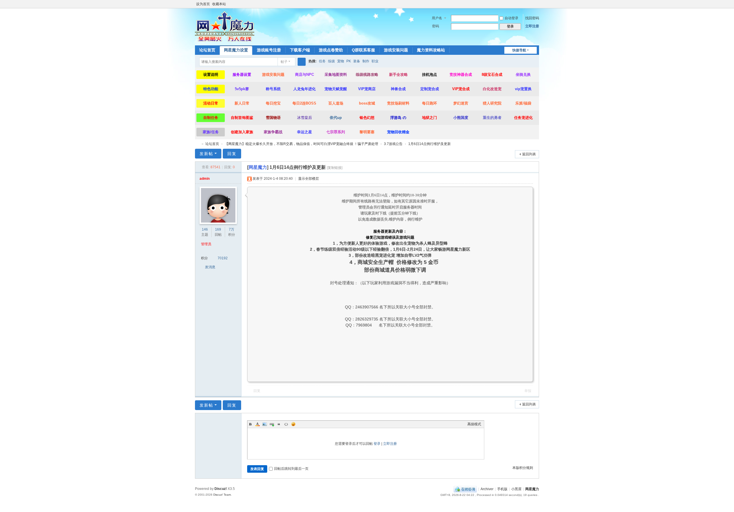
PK (348, 61)
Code (286, 424)
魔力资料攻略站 (431, 50)
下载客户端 (300, 50)
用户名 (437, 18)
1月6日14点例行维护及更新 (429, 144)
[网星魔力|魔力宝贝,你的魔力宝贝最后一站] (224, 26)
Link (272, 424)
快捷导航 (519, 50)
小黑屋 (516, 489)
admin (205, 179)
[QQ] (465, 489)
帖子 (284, 62)
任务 (322, 61)
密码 (435, 26)
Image (265, 424)
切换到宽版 (536, 6)
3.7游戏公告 (393, 144)
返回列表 (529, 154)
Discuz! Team (222, 494)
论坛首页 (207, 50)
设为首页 (203, 4)
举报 (527, 391)
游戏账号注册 (269, 50)
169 (218, 229)
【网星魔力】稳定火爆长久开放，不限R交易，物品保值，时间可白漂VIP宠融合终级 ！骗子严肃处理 (301, 144)
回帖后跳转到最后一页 (291, 469)
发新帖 (206, 153)
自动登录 (511, 18)
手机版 (502, 489)
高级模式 (474, 424)
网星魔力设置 (236, 50)
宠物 (340, 61)
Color (257, 424)
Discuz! (220, 489)
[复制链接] (334, 168)
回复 (232, 153)
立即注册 (532, 26)
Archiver (487, 489)
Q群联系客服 (363, 50)
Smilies (293, 424)
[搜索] (302, 62)
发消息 (210, 267)
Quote (279, 424)
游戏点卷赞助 (331, 50)
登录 (377, 444)
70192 (223, 258)
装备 (356, 61)
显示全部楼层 (308, 179)
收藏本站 (219, 4)
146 (205, 229)
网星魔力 (532, 489)
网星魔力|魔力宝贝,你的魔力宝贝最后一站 (197, 144)
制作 (365, 61)
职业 (375, 61)
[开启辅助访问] (531, 4)
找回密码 (532, 18)
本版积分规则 (522, 468)
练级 (331, 61)
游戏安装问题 (396, 50)
